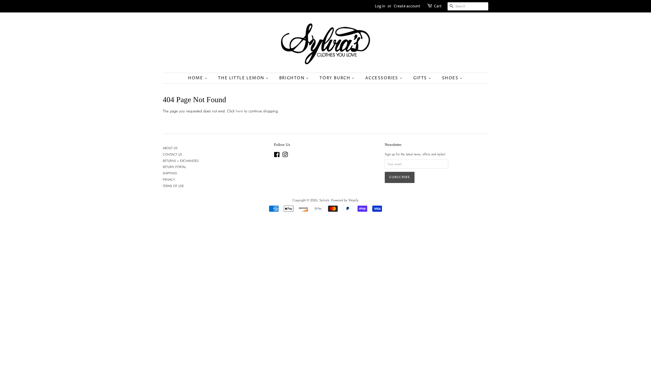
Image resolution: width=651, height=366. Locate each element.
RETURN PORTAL (174, 166)
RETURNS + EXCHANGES (181, 160)
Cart (438, 6)
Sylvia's (324, 200)
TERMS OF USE (173, 186)
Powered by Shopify (345, 200)
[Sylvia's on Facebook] (277, 155)
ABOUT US (170, 148)
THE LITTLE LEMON (241, 78)
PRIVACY (169, 179)
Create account (407, 6)
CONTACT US (172, 154)
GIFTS (420, 78)
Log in (380, 6)
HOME (196, 78)
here (239, 111)
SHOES (451, 78)
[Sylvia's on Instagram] (285, 155)
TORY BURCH (335, 78)
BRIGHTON (292, 78)
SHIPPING (170, 173)
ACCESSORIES (382, 78)
